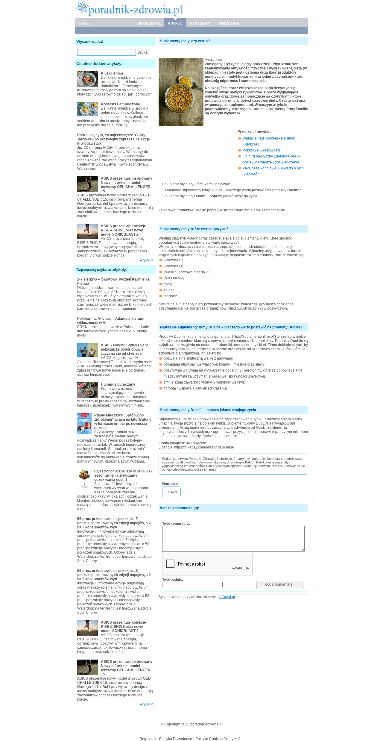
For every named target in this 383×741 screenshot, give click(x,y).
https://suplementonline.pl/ (253, 336)
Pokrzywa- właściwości (261, 150)
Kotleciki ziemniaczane (120, 104)
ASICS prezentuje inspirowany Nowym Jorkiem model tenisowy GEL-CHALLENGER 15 (126, 184)
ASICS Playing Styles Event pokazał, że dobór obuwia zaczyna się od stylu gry (124, 349)
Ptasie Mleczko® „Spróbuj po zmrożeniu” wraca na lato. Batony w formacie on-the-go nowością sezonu (122, 421)
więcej (145, 259)
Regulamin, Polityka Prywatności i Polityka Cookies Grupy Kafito (191, 739)
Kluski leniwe (112, 73)
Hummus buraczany (118, 384)
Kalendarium (201, 23)
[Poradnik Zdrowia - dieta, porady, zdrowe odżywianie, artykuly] (191, 9)
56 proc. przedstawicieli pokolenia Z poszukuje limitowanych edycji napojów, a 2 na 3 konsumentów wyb (114, 523)
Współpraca (229, 23)
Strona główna (148, 23)
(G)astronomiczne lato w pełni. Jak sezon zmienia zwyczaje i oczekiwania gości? (123, 475)
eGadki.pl (227, 597)
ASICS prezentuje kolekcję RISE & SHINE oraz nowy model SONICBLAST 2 (123, 230)
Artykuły (175, 23)
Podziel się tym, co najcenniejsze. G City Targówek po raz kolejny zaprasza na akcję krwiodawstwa (113, 139)
